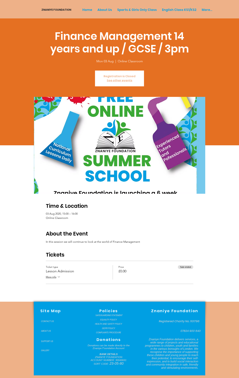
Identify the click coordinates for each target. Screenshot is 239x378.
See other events (119, 80)
